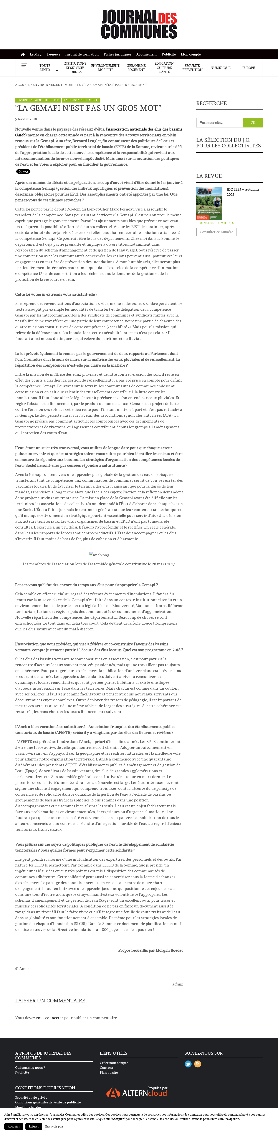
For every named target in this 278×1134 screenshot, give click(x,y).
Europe (248, 68)
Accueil (24, 54)
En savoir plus (54, 1126)
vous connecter (49, 1017)
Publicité (169, 54)
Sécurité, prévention (192, 68)
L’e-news (53, 54)
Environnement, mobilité (105, 68)
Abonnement (146, 54)
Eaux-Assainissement (80, 100)
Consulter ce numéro (216, 232)
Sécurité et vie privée (31, 1098)
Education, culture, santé (164, 68)
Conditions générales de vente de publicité (48, 1102)
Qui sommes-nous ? (30, 1068)
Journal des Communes (215, 223)
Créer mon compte (114, 1063)
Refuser (34, 1126)
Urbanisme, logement (136, 68)
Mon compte (191, 54)
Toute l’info (45, 68)
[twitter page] (188, 1063)
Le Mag (35, 54)
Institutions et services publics (75, 68)
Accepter (14, 1126)
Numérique (220, 68)
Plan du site (109, 1073)
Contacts (107, 1068)
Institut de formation (82, 54)
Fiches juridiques (117, 54)
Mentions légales (28, 1107)
